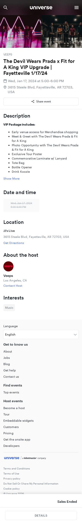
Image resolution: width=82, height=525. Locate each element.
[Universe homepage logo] (41, 8)
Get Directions (13, 243)
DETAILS (41, 515)
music (9, 307)
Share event (43, 101)
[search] (5, 7)
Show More (11, 178)
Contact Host (12, 285)
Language (10, 326)
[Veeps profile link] (41, 266)
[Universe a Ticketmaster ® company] (41, 458)
